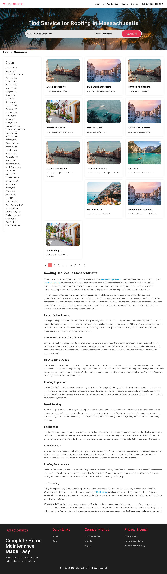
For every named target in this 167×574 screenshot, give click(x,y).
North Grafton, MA (13, 167)
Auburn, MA (10, 174)
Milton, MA (10, 119)
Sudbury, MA (11, 153)
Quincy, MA (10, 95)
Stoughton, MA (12, 123)
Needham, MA (11, 112)
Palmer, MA (10, 188)
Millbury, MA (10, 160)
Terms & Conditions (133, 541)
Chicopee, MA (11, 201)
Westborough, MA (13, 164)
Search (131, 33)
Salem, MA (10, 191)
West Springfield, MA (14, 205)
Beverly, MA (10, 195)
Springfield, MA (12, 208)
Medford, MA (11, 88)
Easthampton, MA (13, 215)
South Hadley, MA (13, 212)
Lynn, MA (9, 198)
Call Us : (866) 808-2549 (152, 4)
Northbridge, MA (12, 177)
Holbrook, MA (11, 105)
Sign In (125, 4)
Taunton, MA (11, 116)
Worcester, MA (12, 157)
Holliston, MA (11, 150)
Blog (54, 541)
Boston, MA (10, 71)
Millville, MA (10, 184)
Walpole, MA (11, 140)
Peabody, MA (11, 78)
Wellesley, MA (11, 109)
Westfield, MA (11, 222)
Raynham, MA (11, 147)
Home (96, 4)
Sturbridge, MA (12, 181)
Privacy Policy (130, 536)
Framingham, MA (13, 126)
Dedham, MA (11, 102)
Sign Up (134, 4)
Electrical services (52, 283)
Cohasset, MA (11, 68)
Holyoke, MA (11, 219)
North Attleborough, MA (15, 129)
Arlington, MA (11, 92)
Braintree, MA (11, 136)
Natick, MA (10, 99)
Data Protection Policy (134, 545)
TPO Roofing (101, 492)
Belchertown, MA (13, 225)
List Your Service (110, 4)
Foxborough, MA (12, 143)
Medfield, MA (11, 133)
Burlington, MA (12, 85)
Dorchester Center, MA (15, 74)
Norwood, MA (11, 81)
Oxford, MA (10, 171)
